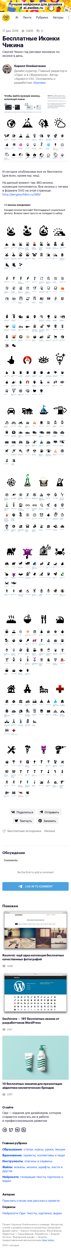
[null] (22, 812)
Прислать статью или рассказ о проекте (31, 1200)
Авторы (58, 17)
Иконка (49, 831)
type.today (48, 1240)
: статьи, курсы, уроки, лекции (33, 1149)
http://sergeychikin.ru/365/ (21, 194)
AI (16, 17)
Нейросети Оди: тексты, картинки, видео (32, 1213)
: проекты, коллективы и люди (33, 1155)
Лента (27, 17)
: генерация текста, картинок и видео (32, 1179)
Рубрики (42, 17)
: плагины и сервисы (27, 1161)
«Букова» (39, 82)
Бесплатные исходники (24, 831)
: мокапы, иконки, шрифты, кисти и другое (32, 1169)
